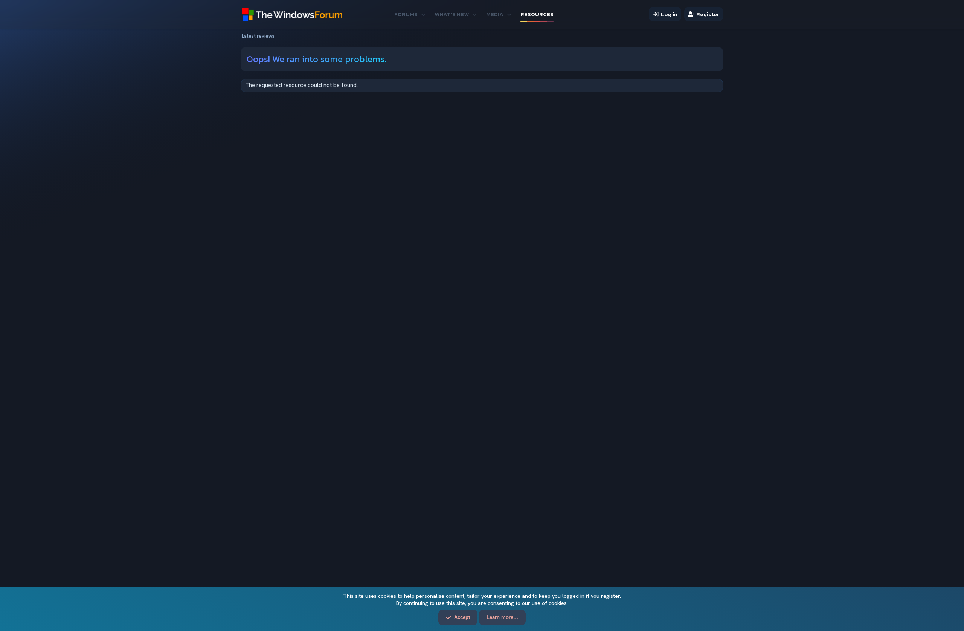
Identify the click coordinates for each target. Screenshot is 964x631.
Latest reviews (258, 36)
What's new (452, 14)
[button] (423, 14)
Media (494, 14)
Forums (406, 14)
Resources (537, 14)
